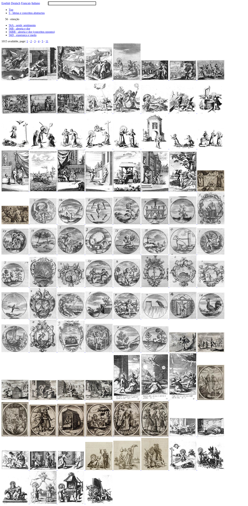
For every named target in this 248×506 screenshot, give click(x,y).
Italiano (35, 3)
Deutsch (15, 3)
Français (26, 3)
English (5, 3)
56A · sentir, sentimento (22, 25)
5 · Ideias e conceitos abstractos (27, 13)
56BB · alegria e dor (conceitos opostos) (32, 31)
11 (47, 41)
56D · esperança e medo (22, 35)
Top (11, 9)
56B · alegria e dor (19, 28)
